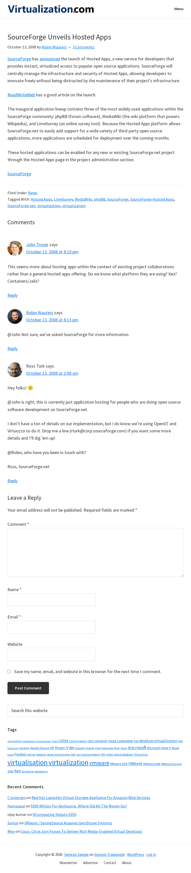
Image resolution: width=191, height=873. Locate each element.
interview (107, 748)
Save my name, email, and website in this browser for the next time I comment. (87, 671)
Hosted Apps (41, 199)
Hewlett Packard (39, 748)
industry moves (84, 748)
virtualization (74, 205)
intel (98, 748)
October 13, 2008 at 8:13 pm (52, 320)
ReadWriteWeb (21, 95)
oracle (10, 754)
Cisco (55, 741)
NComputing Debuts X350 (54, 814)
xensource (41, 771)
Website (14, 644)
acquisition (14, 741)
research (41, 754)
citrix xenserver (97, 741)
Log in (151, 854)
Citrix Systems (78, 741)
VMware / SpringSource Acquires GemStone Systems (68, 822)
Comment (18, 524)
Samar (12, 822)
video (109, 754)
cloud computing (120, 741)
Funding (23, 748)
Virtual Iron (141, 754)
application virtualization (37, 741)
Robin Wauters (39, 312)
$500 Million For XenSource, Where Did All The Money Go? (79, 805)
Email (14, 617)
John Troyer (37, 244)
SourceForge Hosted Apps (152, 199)
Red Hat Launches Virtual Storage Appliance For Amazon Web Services (91, 797)
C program (16, 797)
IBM (71, 748)
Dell (136, 741)
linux (124, 748)
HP (52, 748)
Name (14, 589)
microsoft (137, 747)
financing (12, 748)
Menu (179, 8)
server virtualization (58, 754)
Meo (11, 831)
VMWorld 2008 (151, 764)
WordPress (135, 854)
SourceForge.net (21, 205)
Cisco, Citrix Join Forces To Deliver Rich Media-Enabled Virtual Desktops (81, 831)
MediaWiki (83, 199)
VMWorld (135, 763)
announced (50, 59)
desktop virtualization (158, 740)
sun (73, 754)
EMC (180, 741)
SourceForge (19, 59)
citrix (63, 740)
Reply (12, 295)
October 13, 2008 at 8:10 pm (52, 252)
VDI (103, 754)
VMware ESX (119, 763)
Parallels (20, 754)
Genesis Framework (109, 854)
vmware (99, 763)
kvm (117, 748)
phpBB (99, 199)
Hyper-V (61, 747)
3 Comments (84, 46)
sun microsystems (88, 754)
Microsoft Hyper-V (159, 748)
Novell (175, 748)
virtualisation (48, 205)
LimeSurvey (63, 199)
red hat (31, 754)
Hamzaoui (16, 805)
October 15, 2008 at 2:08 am (52, 373)
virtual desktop (123, 754)
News (32, 192)
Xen (17, 771)
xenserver (28, 771)
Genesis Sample (76, 854)
